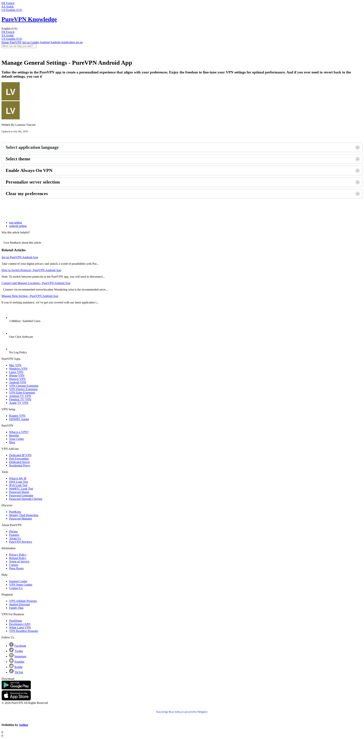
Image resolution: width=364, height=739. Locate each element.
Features (14, 535)
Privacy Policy (18, 554)
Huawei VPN (17, 379)
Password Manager (20, 518)
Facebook (20, 645)
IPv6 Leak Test (18, 485)
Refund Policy (17, 558)
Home (5, 42)
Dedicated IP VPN (20, 455)
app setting (15, 222)
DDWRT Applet (19, 419)
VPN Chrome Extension (23, 385)
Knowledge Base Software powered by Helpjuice (182, 711)
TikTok (18, 672)
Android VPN (17, 382)
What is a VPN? (19, 432)
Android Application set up (66, 42)
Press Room (16, 568)
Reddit (18, 667)
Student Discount (19, 604)
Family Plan (16, 607)
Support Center (18, 581)
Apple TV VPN (18, 402)
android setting (18, 226)
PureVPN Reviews (20, 541)
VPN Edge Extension (22, 392)
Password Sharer (19, 492)
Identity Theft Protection (23, 515)
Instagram (20, 656)
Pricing (13, 531)
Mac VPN (15, 365)
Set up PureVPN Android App (20, 257)
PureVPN (15, 42)
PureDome (15, 620)
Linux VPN (16, 372)
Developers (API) (19, 624)
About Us (15, 538)
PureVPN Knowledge (29, 19)
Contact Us (16, 588)
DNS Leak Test (18, 481)
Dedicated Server (19, 462)
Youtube (19, 661)
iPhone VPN (16, 375)
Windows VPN (18, 368)
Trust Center (16, 438)
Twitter (18, 651)
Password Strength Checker (25, 498)
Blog (12, 442)
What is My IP (18, 478)
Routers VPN (17, 415)
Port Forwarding (19, 458)
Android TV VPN (20, 396)
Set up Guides (30, 42)
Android (45, 42)
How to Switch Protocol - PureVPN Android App (31, 270)
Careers (13, 564)
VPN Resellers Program (23, 631)
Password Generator (21, 495)
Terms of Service (19, 561)
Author (23, 724)
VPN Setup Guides (20, 584)
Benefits (14, 435)
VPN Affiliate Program (23, 601)
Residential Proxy (19, 465)
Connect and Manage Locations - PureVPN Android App (36, 283)
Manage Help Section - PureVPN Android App (30, 296)
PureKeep (15, 511)
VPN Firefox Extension (23, 389)
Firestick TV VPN (20, 399)
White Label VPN (20, 627)
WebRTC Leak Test (21, 488)
